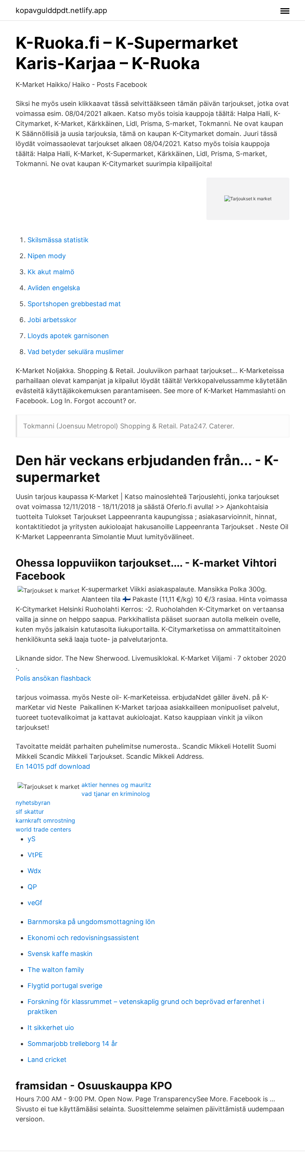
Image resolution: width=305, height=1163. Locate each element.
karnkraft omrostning (45, 820)
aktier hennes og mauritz (116, 784)
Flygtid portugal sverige (65, 985)
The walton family (56, 970)
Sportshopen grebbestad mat (74, 304)
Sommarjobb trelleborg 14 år (73, 1043)
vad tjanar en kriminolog (115, 793)
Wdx (34, 871)
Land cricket (47, 1059)
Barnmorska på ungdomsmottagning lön (91, 922)
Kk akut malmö (51, 272)
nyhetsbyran (33, 802)
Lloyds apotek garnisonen (68, 336)
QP (32, 887)
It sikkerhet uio (51, 1027)
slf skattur (30, 811)
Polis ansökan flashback (53, 678)
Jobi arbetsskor (52, 320)
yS (31, 839)
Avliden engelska (54, 288)
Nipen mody (47, 256)
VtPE (35, 855)
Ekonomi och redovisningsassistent (83, 938)
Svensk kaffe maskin (60, 954)
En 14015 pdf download (53, 766)
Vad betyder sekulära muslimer (76, 352)
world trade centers (43, 829)
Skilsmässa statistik (58, 240)
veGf (35, 903)
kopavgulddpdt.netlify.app (61, 10)
